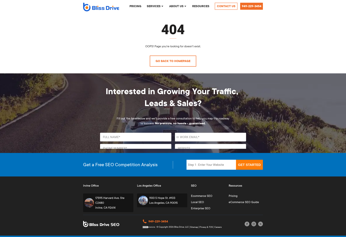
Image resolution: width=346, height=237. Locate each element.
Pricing (233, 196)
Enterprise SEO (200, 208)
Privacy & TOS (206, 227)
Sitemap (194, 227)
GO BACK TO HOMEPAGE (173, 61)
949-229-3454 (251, 6)
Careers (218, 227)
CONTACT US (226, 6)
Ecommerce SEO (201, 196)
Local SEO (197, 202)
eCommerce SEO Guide (244, 202)
